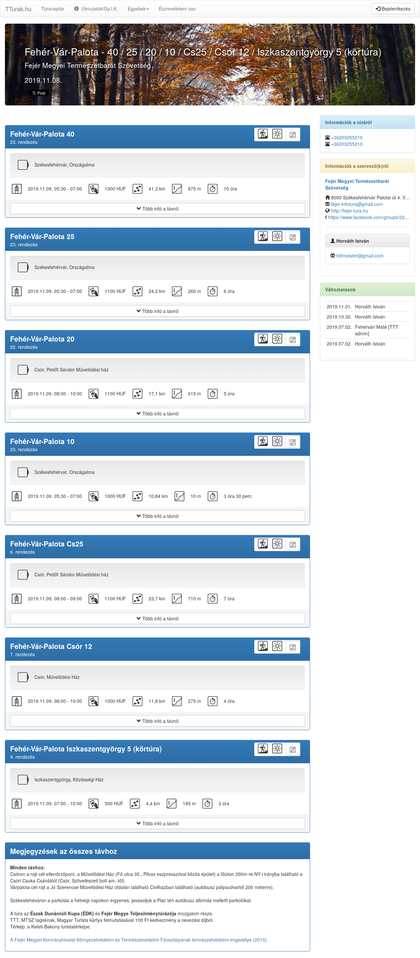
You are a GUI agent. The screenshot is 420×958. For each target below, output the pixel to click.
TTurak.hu (18, 8)
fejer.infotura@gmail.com (357, 204)
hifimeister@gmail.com (360, 255)
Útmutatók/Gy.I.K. (98, 8)
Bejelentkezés (395, 8)
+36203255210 (347, 137)
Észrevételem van (177, 8)
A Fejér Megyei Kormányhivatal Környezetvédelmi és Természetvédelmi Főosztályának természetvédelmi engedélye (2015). (139, 939)
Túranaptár (52, 8)
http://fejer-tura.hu (349, 210)
